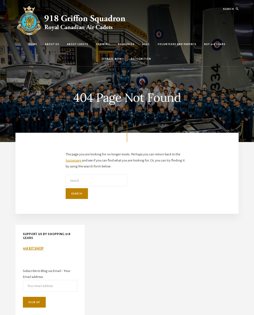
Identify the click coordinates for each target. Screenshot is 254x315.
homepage (73, 160)
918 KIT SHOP (33, 248)
